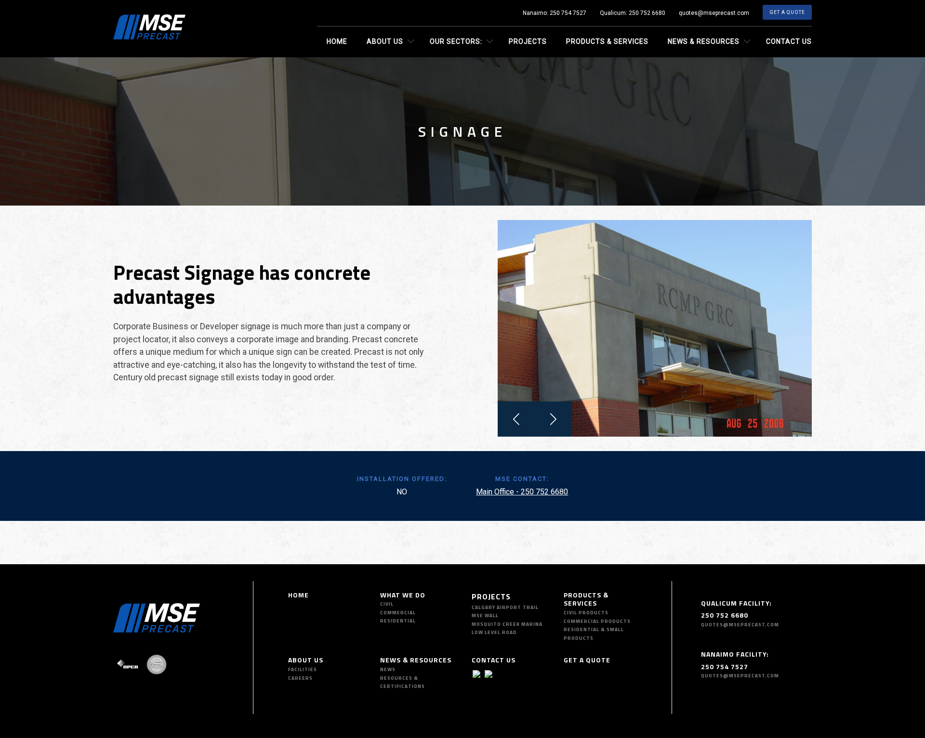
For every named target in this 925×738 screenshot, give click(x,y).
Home (337, 41)
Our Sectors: (456, 41)
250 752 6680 (647, 13)
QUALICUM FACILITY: (736, 603)
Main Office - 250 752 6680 (522, 491)
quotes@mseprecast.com (714, 13)
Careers (300, 678)
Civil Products (586, 612)
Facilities (302, 669)
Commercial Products (597, 621)
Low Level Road (494, 632)
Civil (387, 604)
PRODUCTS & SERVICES (586, 599)
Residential (398, 620)
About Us (385, 41)
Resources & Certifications (402, 682)
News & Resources (704, 41)
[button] (516, 419)
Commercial (398, 612)
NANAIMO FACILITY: (735, 654)
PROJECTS (491, 596)
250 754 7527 (568, 13)
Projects (528, 41)
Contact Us (789, 41)
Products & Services (607, 41)
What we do (402, 595)
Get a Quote (787, 12)
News (388, 669)
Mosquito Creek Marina (507, 624)
